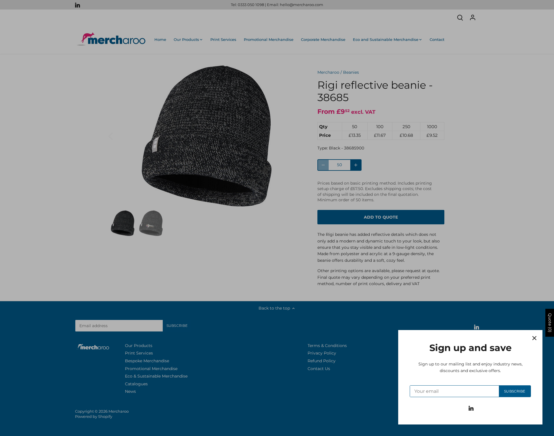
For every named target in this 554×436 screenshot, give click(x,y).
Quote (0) (550, 322)
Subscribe (514, 391)
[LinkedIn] (471, 408)
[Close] (534, 338)
